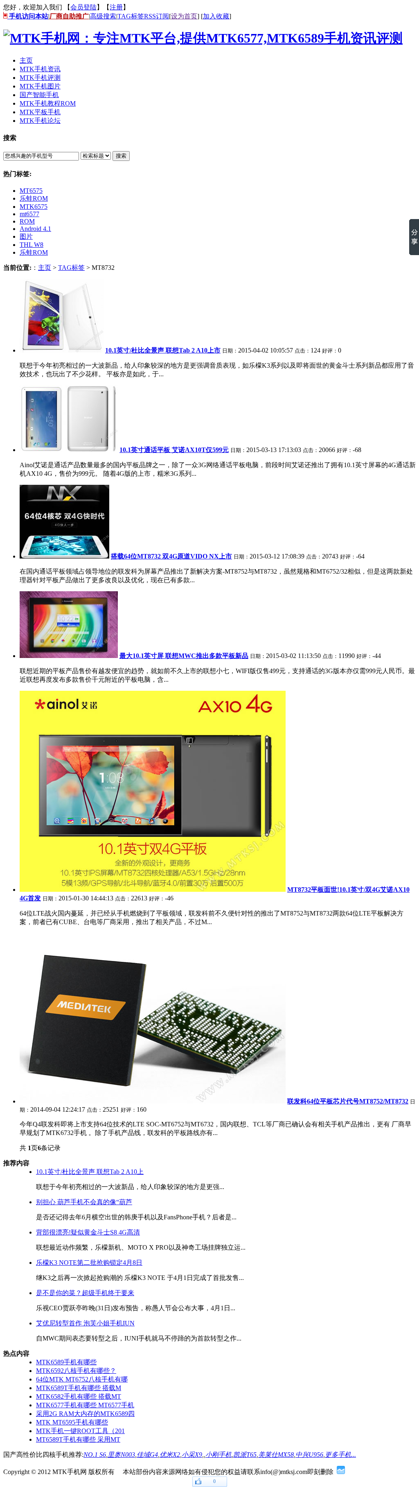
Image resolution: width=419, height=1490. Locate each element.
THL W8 (31, 244)
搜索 (121, 156)
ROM (27, 221)
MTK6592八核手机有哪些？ (76, 1370)
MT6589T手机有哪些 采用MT (78, 1439)
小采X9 (192, 1454)
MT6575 (31, 190)
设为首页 (184, 16)
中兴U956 (309, 1454)
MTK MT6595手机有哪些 (72, 1422)
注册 (116, 7)
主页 (44, 267)
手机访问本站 (27, 16)
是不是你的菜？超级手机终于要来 (85, 1292)
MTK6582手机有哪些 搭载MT (78, 1396)
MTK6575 (33, 206)
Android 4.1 (35, 228)
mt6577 (29, 213)
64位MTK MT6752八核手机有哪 (82, 1379)
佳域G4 (147, 1454)
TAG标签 (130, 16)
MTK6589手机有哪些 (66, 1362)
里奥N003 (121, 1454)
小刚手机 (218, 1454)
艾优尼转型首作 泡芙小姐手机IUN (85, 1323)
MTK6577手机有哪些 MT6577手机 (85, 1405)
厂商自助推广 (69, 16)
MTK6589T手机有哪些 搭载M (78, 1387)
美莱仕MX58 (276, 1454)
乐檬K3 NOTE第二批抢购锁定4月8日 (89, 1262)
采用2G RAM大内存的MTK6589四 (85, 1413)
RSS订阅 (156, 16)
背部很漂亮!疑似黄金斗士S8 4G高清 (88, 1232)
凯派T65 (245, 1454)
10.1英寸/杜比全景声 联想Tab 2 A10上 (90, 1171)
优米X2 (170, 1454)
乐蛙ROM (34, 198)
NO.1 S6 (94, 1454)
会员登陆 (83, 7)
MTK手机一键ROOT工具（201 (80, 1430)
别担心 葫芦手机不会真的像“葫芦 (84, 1201)
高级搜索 (103, 16)
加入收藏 (216, 16)
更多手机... (340, 1454)
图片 (26, 236)
